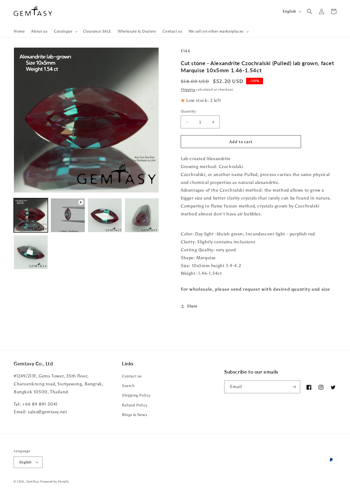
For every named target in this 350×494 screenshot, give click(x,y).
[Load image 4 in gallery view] (31, 252)
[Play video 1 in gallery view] (68, 215)
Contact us (132, 376)
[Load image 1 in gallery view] (31, 215)
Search (128, 385)
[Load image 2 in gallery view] (105, 215)
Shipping (188, 89)
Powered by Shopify (54, 481)
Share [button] (192, 306)
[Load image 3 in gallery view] (142, 215)
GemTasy (32, 481)
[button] (65, 31)
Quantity (188, 111)
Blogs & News (134, 414)
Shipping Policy (136, 395)
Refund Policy (134, 405)
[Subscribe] (294, 386)
